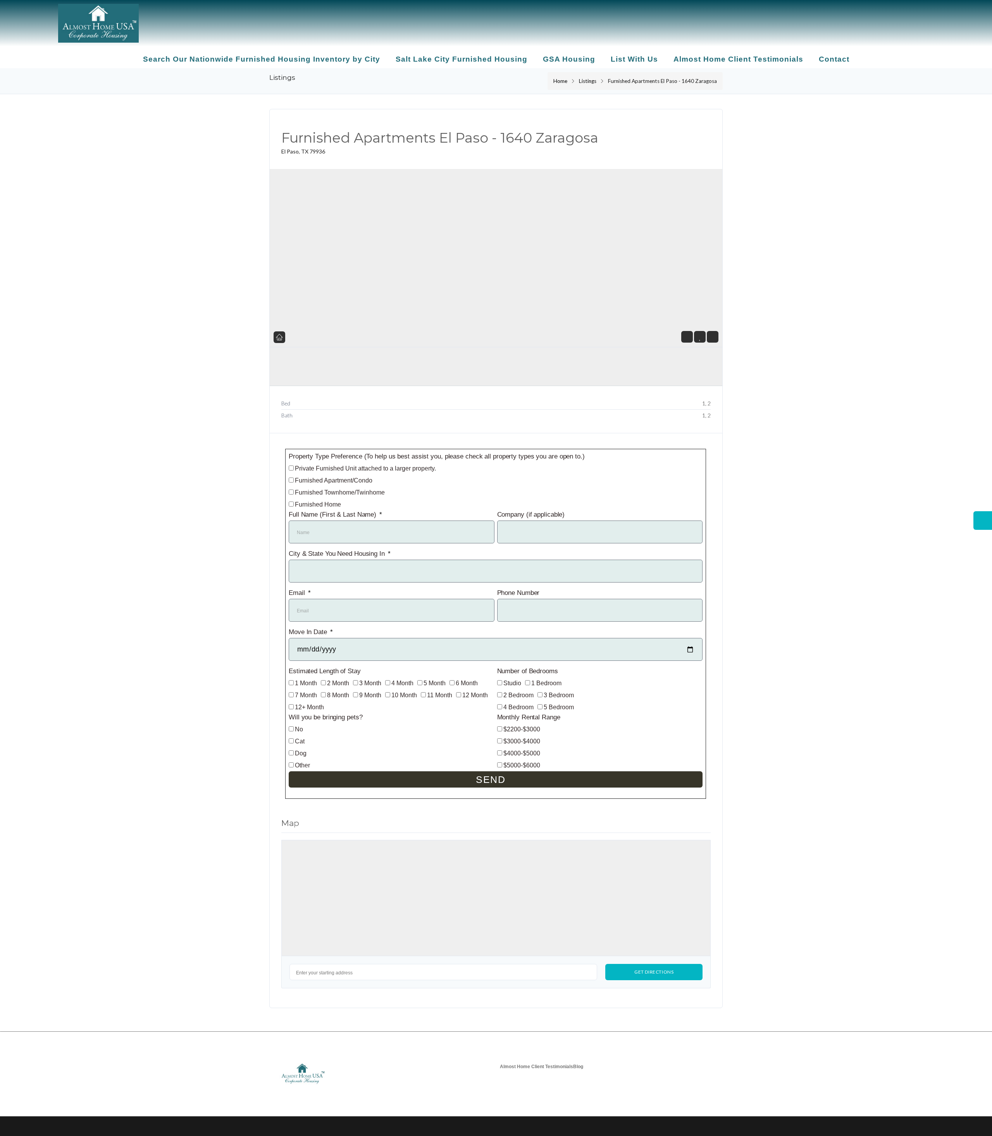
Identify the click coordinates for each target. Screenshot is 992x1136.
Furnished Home (318, 504)
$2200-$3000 (521, 729)
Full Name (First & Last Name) (333, 514)
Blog (578, 1066)
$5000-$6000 (521, 765)
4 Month (402, 683)
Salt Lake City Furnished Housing (461, 59)
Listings (587, 81)
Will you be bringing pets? (325, 717)
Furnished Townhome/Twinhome (340, 492)
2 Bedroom (518, 695)
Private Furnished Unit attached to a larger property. (365, 468)
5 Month (435, 683)
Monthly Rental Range (528, 717)
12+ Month (309, 707)
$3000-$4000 (521, 741)
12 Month (475, 695)
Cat (300, 741)
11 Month (439, 695)
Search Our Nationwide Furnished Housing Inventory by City (261, 59)
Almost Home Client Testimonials (738, 59)
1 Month (306, 683)
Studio (512, 683)
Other (302, 765)
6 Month (467, 683)
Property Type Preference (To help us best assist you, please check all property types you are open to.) (437, 456)
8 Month (338, 695)
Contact (834, 59)
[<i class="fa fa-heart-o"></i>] (700, 337)
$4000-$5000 (521, 753)
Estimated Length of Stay (325, 671)
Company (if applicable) (531, 514)
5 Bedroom (559, 707)
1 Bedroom (546, 683)
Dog (301, 753)
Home (560, 81)
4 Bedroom (518, 707)
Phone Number (518, 592)
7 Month (306, 695)
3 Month (370, 683)
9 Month (370, 695)
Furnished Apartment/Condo (333, 480)
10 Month (404, 695)
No (299, 729)
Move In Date (309, 632)
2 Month (338, 683)
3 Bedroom (559, 695)
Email (298, 592)
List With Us (634, 59)
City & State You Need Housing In (338, 553)
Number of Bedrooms (527, 671)
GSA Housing (569, 59)
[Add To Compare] (712, 337)
